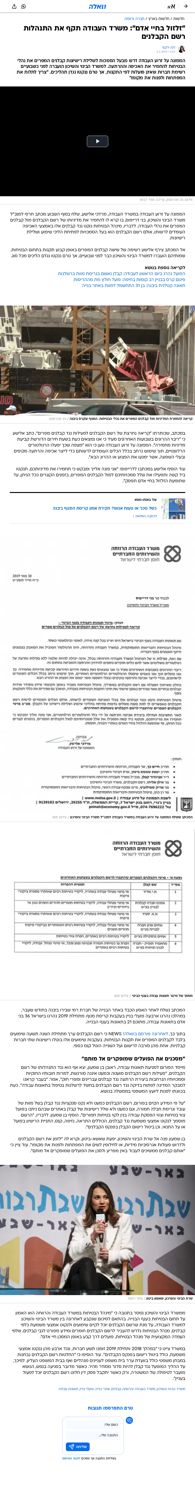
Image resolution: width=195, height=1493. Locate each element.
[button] (171, 6)
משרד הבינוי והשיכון (171, 1389)
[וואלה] (97, 6)
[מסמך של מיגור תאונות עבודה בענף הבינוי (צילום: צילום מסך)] (97, 914)
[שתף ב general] (14, 6)
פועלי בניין (87, 1389)
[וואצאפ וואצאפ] (23, 6)
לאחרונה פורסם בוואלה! (145, 1034)
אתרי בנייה (102, 1389)
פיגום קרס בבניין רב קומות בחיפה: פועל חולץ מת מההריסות (129, 280)
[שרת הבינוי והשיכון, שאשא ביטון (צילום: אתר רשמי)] (97, 1234)
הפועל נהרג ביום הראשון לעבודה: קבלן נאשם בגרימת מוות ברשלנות (121, 274)
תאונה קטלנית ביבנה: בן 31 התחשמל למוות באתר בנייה (133, 286)
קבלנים (116, 1389)
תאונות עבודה (68, 1389)
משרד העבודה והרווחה (138, 1389)
